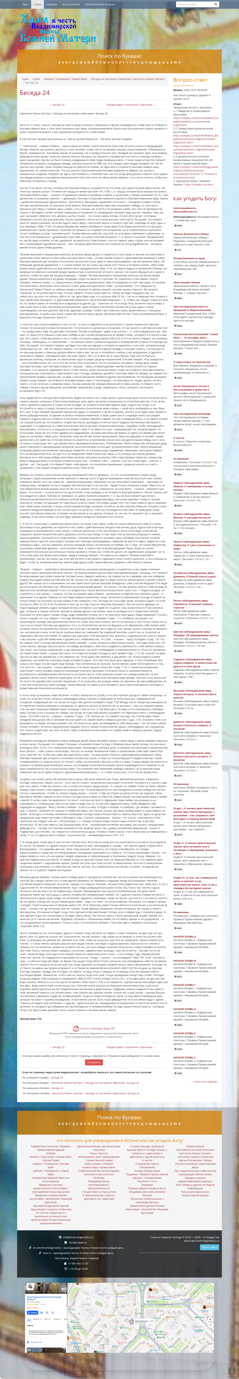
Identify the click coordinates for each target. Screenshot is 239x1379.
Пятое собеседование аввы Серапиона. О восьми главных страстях (193, 604)
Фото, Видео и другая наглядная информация (195, 1186)
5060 (179, 682)
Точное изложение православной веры (195, 1165)
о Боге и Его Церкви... (206, 1081)
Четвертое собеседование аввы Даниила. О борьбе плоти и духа (194, 574)
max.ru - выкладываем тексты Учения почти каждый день (78, 1253)
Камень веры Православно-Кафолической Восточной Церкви (99, 1169)
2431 (179, 800)
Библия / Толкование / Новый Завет (65, 79)
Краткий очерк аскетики (99, 1174)
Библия (50, 1153)
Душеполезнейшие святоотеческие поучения (99, 1148)
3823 (179, 592)
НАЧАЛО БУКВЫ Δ (184, 1009)
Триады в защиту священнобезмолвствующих (195, 1179)
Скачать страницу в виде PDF (97, 1028)
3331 (179, 405)
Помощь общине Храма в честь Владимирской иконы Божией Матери (147, 1192)
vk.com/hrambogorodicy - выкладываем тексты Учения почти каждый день (78, 1247)
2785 (179, 353)
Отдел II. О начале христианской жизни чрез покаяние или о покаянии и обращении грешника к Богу (195, 848)
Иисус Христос (99, 1153)
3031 (179, 1000)
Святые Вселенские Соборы (191, 234)
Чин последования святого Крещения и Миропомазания (192, 308)
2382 (179, 1073)
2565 (179, 1025)
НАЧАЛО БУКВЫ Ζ (184, 1057)
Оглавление (181, 458)
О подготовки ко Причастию (191, 362)
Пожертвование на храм (99, 4)
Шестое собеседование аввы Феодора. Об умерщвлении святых (196, 633)
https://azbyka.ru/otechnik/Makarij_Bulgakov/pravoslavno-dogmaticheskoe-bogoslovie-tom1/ (196, 139)
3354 (179, 225)
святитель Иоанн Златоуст (195, 1153)
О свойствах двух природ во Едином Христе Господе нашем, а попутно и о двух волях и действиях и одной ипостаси (147, 1151)
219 (179, 250)
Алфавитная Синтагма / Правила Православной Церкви (51, 1148)
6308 (179, 450)
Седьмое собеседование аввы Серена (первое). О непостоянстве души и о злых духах (195, 663)
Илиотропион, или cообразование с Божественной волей (99, 1158)
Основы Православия (147, 1170)
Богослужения (71, 4)
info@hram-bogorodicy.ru (78, 1237)
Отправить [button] (94, 1062)
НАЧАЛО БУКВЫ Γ (184, 984)
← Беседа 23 (56, 104)
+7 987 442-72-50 (78, 1263)
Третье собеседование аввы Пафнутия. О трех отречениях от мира (194, 545)
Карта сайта (209, 1247)
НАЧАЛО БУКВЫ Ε (184, 1033)
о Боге (37, 4)
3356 (179, 952)
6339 (179, 623)
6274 (179, 429)
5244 (179, 744)
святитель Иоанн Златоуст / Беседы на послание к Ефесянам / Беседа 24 (95, 1082)
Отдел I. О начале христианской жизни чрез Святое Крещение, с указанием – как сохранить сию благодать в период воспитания (194, 814)
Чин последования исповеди (191, 413)
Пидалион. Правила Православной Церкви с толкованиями (147, 1176)
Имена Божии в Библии (99, 1163)
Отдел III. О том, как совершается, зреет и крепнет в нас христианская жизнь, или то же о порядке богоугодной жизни (195, 883)
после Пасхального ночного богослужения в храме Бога (191, 387)
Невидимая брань (99, 1181)
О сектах (178, 438)
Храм (25, 4)
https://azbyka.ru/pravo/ (199, 184)
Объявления (147, 1167)
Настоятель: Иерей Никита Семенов (77, 1258)
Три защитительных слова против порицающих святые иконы (195, 1172)
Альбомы (52, 4)
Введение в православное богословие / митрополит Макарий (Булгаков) (51, 1199)
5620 (179, 325)
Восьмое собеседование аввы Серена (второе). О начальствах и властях (194, 694)
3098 (179, 904)
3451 (179, 928)
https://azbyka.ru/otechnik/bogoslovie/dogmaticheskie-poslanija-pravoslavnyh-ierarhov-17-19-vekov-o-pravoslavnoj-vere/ (195, 172)
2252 (179, 377)
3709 (179, 713)
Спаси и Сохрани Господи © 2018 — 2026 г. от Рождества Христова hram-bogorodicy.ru (184, 1239)
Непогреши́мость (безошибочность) (185, 209)
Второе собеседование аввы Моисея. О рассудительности (192, 515)
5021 (179, 505)
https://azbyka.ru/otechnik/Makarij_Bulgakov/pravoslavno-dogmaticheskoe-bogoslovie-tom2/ (196, 149)
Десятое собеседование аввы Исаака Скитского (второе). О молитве (192, 756)
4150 (179, 1049)
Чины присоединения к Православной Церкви (195, 1193)
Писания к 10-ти (147, 1181)
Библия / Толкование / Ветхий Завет (51, 1165)
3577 (179, 775)
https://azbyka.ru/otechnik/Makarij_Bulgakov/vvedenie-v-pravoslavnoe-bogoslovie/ (196, 121)
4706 (179, 533)
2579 (179, 834)
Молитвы (99, 1177)
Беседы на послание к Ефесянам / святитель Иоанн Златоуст (128, 79)
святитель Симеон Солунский (195, 1156)
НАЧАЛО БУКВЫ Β (184, 960)
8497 (179, 474)
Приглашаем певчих (186, 282)
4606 (179, 651)
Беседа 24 (57, 1077)
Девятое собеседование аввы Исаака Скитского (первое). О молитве (192, 725)
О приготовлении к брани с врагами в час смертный (99, 1197)
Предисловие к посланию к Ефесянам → (131, 104)
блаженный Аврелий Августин (51, 1177)
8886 (179, 298)
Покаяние (147, 1184)
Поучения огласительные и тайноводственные (147, 1200)
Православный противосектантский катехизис (195, 1148)
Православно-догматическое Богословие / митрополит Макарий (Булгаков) (147, 1209)
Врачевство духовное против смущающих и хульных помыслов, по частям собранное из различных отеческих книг (51, 1211)
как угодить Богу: (195, 198)
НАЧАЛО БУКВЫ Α (184, 936)
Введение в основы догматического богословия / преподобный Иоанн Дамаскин (51, 1188)
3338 (179, 869)
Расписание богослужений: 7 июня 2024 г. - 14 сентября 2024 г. (195, 336)
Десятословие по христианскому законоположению (51, 1221)
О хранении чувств (147, 1163)
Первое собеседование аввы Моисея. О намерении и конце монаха (193, 486)
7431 (179, 274)
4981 (179, 564)
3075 (179, 976)
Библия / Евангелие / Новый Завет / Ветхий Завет (51, 1158)
